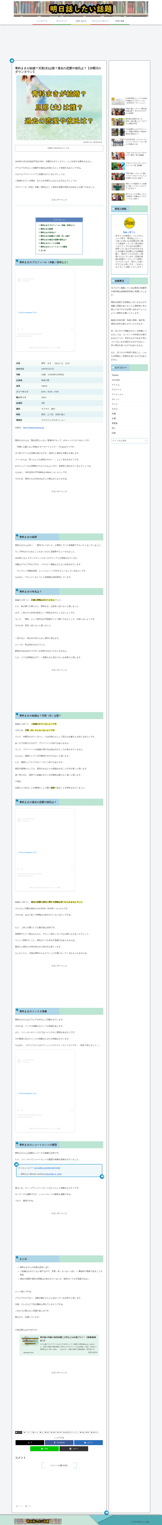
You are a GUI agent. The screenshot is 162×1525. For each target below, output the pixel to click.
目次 (56, 219)
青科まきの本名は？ (48, 232)
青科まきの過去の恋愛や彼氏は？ (54, 240)
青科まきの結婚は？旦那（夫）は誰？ (56, 236)
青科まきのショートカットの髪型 (54, 247)
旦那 (60, 1432)
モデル (19, 1432)
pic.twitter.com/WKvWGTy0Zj (47, 1168)
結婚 (83, 1432)
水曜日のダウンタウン (71, 1432)
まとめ (43, 250)
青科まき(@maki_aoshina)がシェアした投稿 (45, 348)
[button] (74, 1448)
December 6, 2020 (53, 1174)
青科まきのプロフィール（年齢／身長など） (58, 225)
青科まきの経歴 (47, 229)
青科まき (95, 1432)
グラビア (28, 1432)
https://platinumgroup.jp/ (33, 428)
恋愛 (54, 1432)
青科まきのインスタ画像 (50, 243)
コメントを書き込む (59, 1465)
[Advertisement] (81, 42)
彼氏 (48, 1432)
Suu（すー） (129, 232)
